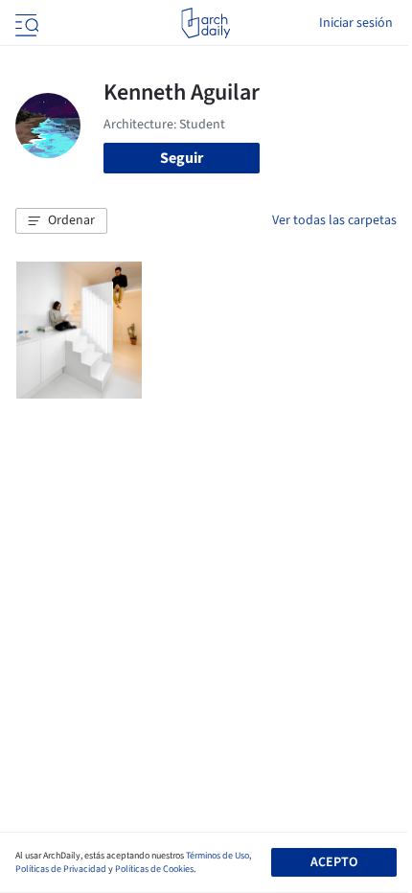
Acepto (333, 862)
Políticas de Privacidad (60, 869)
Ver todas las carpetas (334, 220)
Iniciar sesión (356, 23)
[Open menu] (24, 23)
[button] (61, 221)
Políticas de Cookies (154, 869)
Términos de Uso (217, 855)
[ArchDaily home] (205, 23)
